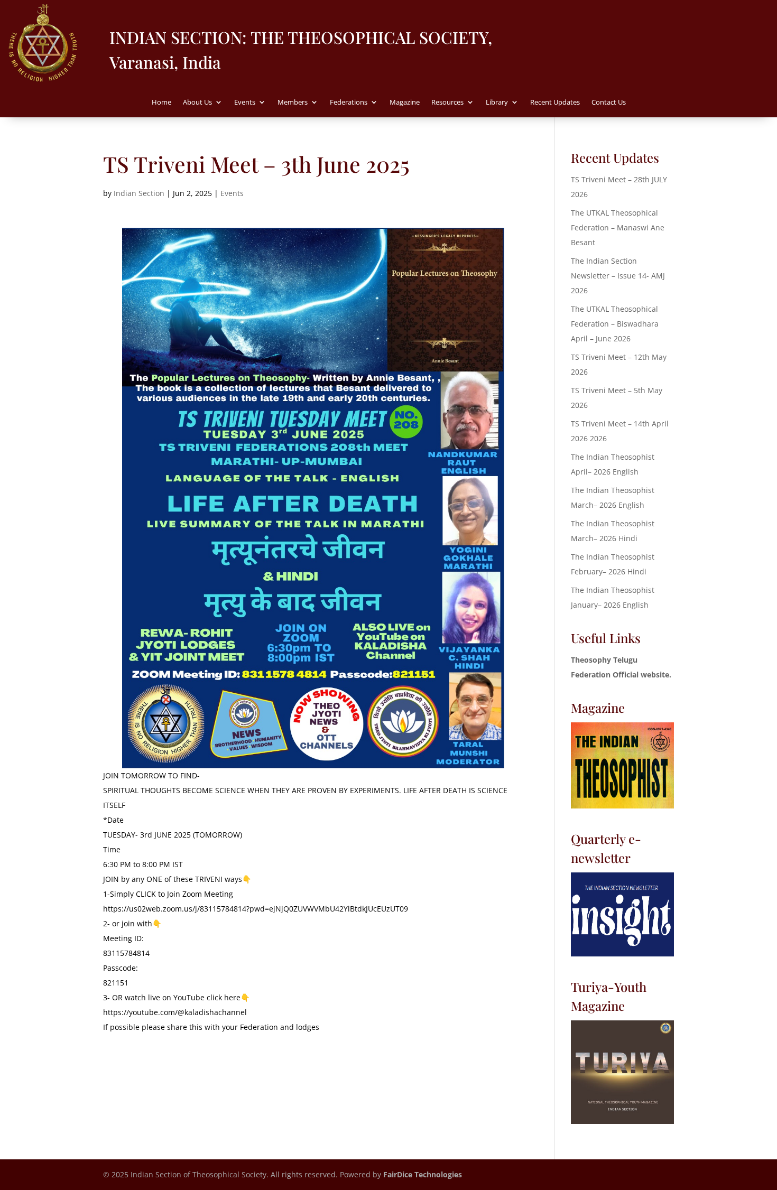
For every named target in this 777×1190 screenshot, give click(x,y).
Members (293, 102)
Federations (348, 102)
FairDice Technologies (422, 1174)
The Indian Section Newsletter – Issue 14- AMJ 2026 (618, 275)
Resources (447, 102)
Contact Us (608, 102)
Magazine (405, 102)
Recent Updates (555, 102)
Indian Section (139, 193)
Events (244, 102)
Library (497, 102)
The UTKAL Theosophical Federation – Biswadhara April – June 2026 (615, 323)
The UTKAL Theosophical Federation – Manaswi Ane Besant (617, 227)
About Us (197, 102)
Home (161, 102)
